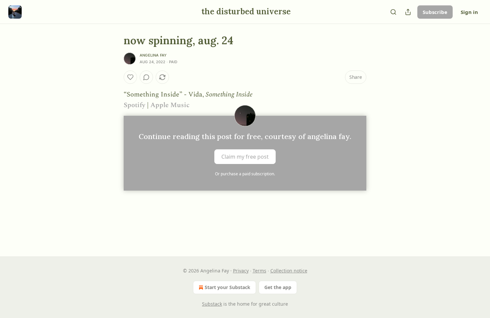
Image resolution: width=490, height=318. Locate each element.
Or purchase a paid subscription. (245, 174)
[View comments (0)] (146, 77)
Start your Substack (227, 287)
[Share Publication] (408, 12)
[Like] (130, 77)
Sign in (469, 12)
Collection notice (288, 270)
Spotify (134, 105)
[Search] (393, 12)
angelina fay (153, 55)
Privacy (241, 270)
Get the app (277, 287)
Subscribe (435, 12)
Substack (212, 304)
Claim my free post (245, 156)
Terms (259, 270)
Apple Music (170, 105)
